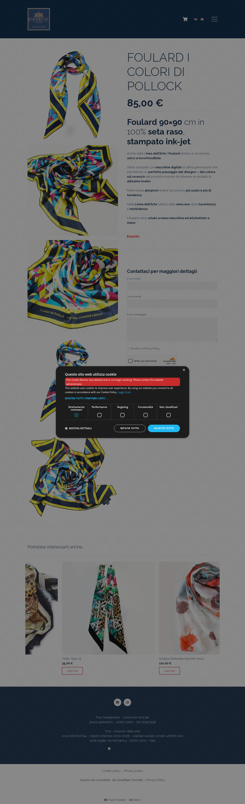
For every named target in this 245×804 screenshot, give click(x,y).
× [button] (183, 370)
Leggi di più (124, 392)
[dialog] (122, 402)
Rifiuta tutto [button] (129, 428)
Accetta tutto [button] (164, 428)
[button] (122, 398)
